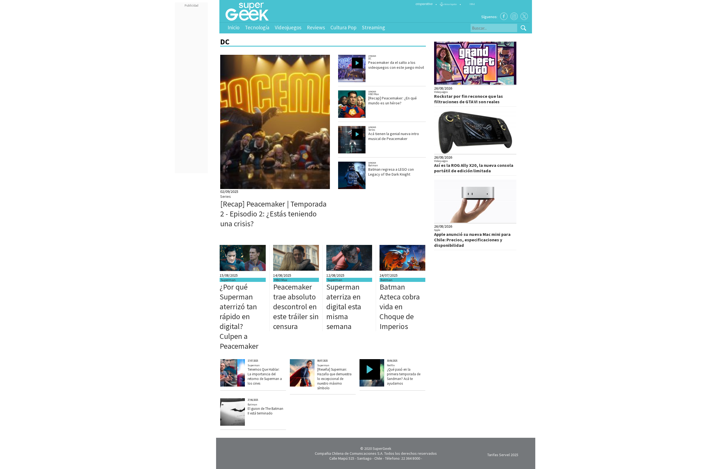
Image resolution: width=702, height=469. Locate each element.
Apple (437, 230)
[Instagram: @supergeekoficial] (514, 16)
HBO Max (373, 94)
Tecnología (257, 27)
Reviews (316, 27)
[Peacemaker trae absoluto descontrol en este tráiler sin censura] (296, 269)
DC (369, 58)
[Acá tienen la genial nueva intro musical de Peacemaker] (357, 152)
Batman (373, 165)
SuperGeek (382, 448)
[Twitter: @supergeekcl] (524, 16)
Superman (228, 280)
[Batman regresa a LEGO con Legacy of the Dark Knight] (357, 188)
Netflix (391, 365)
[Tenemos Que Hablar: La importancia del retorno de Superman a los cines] (241, 385)
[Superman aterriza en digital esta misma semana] (349, 269)
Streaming (373, 27)
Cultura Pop (343, 27)
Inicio (233, 27)
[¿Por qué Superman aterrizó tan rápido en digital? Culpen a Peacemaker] (243, 269)
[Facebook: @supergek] (504, 16)
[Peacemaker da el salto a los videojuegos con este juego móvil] (357, 81)
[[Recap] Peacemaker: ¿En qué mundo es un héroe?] (357, 117)
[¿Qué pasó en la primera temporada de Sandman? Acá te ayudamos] (380, 385)
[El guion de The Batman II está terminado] (241, 424)
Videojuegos (288, 27)
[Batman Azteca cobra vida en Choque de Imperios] (402, 269)
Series (225, 196)
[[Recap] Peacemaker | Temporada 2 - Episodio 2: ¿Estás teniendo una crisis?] (317, 187)
